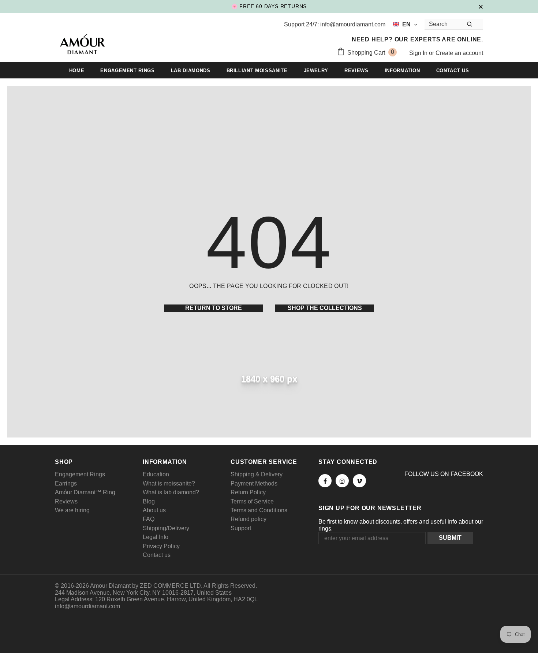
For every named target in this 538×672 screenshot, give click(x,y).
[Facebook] (325, 480)
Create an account (459, 53)
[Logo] (82, 45)
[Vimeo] (359, 480)
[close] (480, 6)
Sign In (419, 53)
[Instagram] (342, 480)
